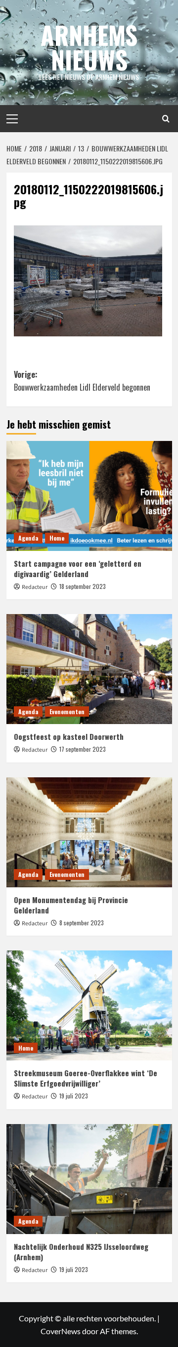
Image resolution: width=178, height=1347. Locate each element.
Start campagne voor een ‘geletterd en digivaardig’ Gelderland (77, 568)
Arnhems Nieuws (89, 46)
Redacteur (34, 587)
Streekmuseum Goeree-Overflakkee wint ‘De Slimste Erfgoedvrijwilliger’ (85, 1078)
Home (56, 538)
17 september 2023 (82, 749)
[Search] (166, 118)
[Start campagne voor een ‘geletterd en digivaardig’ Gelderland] (89, 496)
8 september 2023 (81, 922)
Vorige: (82, 380)
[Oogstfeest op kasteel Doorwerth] (89, 669)
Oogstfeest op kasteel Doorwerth (69, 736)
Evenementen (67, 711)
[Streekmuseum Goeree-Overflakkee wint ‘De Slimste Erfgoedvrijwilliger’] (89, 1005)
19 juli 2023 (73, 1096)
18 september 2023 (82, 586)
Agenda (28, 538)
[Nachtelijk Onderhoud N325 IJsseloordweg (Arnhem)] (89, 1179)
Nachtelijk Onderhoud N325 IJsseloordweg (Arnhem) (81, 1251)
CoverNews (61, 1331)
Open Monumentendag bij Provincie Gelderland (71, 904)
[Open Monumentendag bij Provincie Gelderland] (89, 832)
